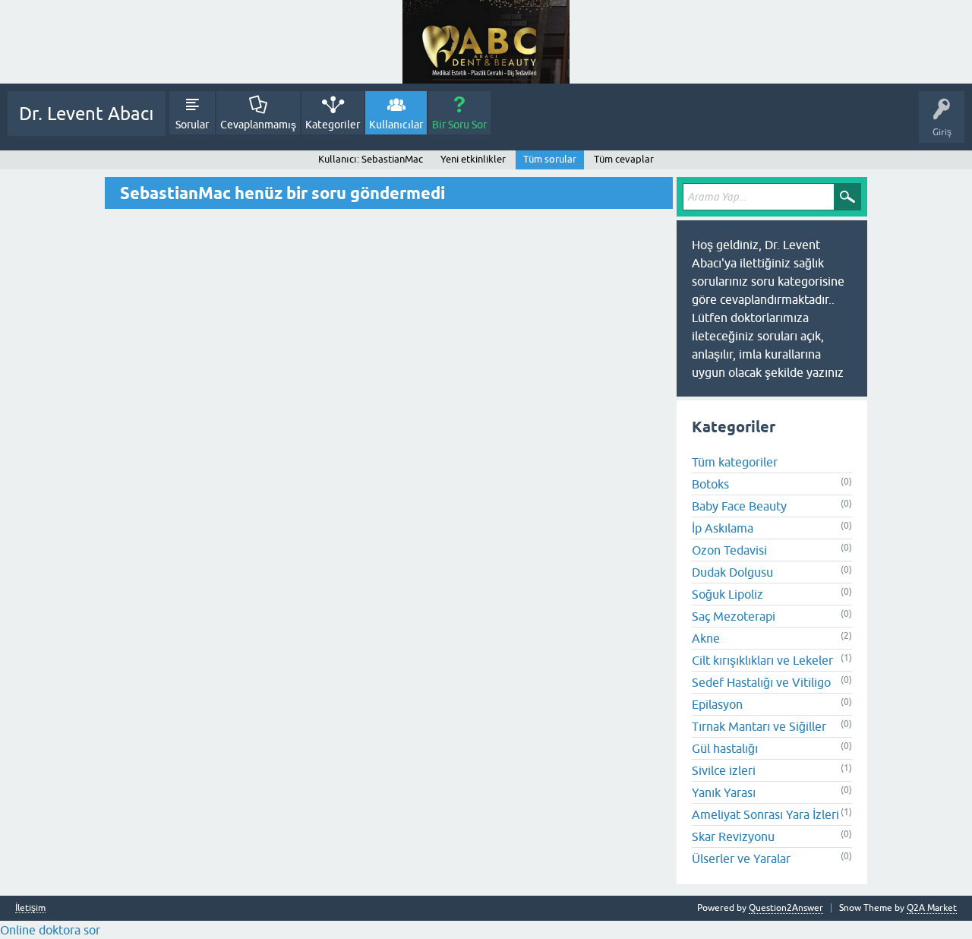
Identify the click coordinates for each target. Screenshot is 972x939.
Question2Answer (786, 908)
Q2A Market (932, 908)
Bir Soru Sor (459, 125)
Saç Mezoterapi (733, 616)
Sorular (192, 125)
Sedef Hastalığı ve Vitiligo (761, 682)
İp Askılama (722, 528)
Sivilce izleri (724, 770)
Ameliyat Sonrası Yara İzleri (765, 814)
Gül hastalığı (725, 748)
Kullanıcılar (396, 125)
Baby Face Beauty (739, 506)
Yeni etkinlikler (473, 159)
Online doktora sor (50, 930)
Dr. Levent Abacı (86, 113)
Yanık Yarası (724, 792)
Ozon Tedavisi (729, 550)
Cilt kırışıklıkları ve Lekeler (762, 660)
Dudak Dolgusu (732, 572)
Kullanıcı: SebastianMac (370, 159)
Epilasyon (717, 704)
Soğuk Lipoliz (727, 594)
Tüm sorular (549, 159)
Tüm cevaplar (624, 159)
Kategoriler (332, 125)
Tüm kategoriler (735, 462)
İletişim (30, 908)
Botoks (710, 484)
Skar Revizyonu (733, 836)
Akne (706, 638)
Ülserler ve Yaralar (741, 858)
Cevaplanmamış (258, 125)
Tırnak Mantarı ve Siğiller (759, 726)
